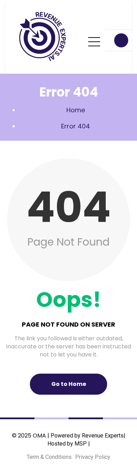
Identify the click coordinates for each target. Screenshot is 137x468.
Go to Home (68, 384)
